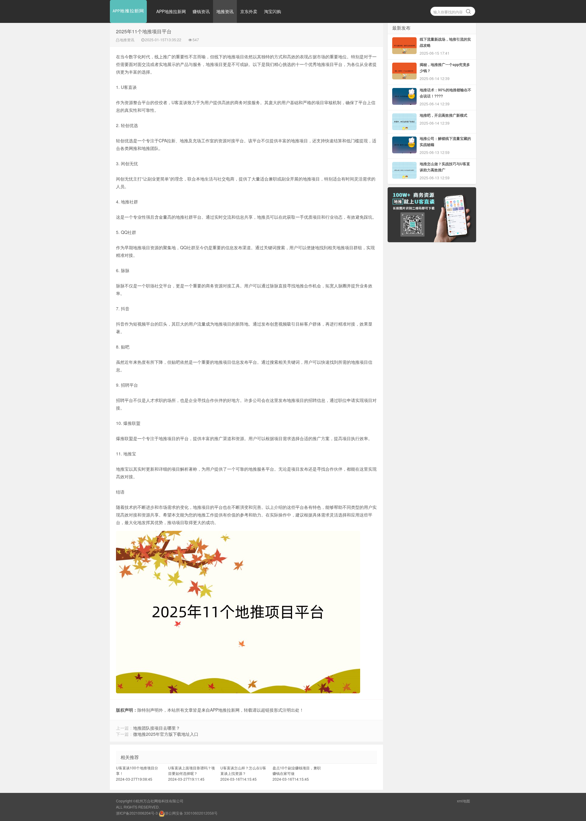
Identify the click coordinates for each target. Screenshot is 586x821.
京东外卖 (248, 11)
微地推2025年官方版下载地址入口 (165, 734)
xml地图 (463, 800)
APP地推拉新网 (171, 11)
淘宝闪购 (272, 11)
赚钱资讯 (201, 11)
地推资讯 (224, 11)
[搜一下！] (468, 10)
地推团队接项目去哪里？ (156, 728)
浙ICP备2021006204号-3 (137, 813)
